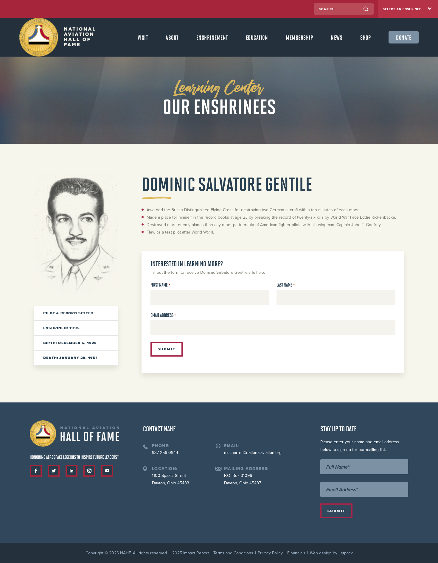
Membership (299, 37)
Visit (143, 37)
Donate (403, 37)
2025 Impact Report (190, 553)
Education (257, 37)
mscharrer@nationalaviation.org (253, 453)
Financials (296, 553)
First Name (160, 284)
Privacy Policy (270, 553)
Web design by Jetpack (331, 553)
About (172, 37)
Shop (365, 37)
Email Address (163, 315)
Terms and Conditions (233, 553)
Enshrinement (212, 37)
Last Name (286, 284)
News (336, 37)
